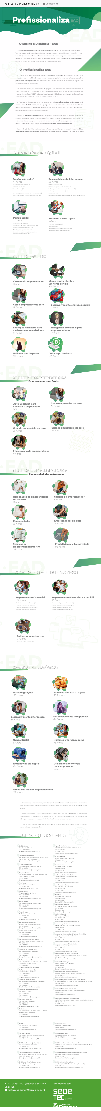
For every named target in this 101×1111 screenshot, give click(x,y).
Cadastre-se (51, 3)
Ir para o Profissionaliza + (23, 3)
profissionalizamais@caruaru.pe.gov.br (27, 1090)
